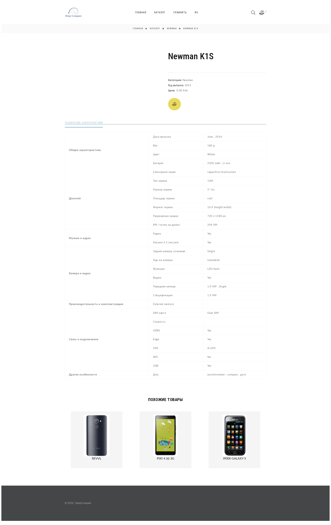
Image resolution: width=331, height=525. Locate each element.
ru (196, 12)
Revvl (96, 458)
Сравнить (180, 12)
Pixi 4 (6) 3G (165, 458)
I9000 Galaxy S (234, 458)
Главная (140, 12)
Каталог (160, 12)
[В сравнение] (174, 104)
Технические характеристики (84, 122)
